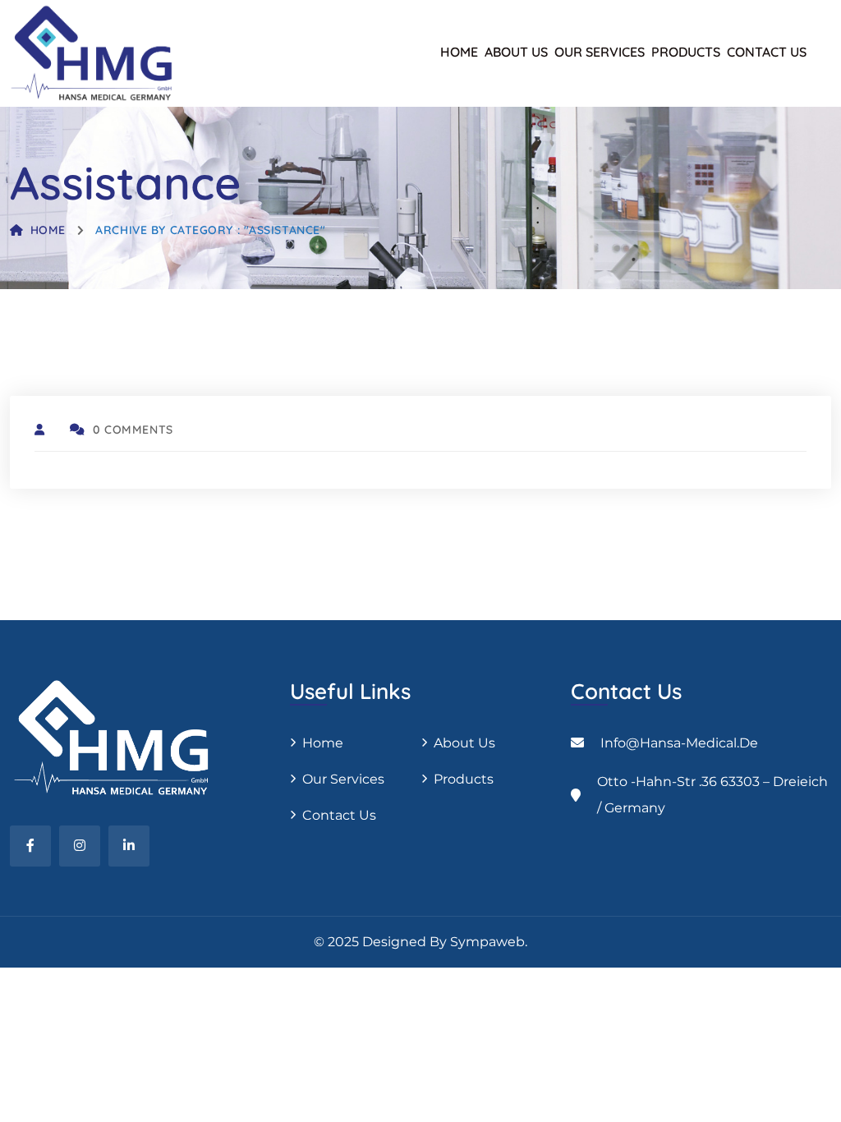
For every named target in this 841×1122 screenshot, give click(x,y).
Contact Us (767, 52)
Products (685, 52)
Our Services (599, 52)
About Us (516, 52)
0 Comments (133, 429)
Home (459, 52)
